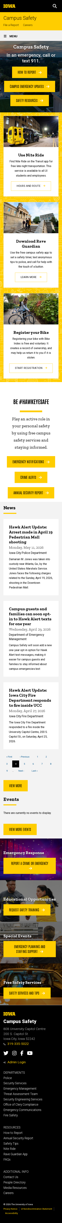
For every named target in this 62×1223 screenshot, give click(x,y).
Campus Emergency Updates (27, 86)
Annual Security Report (28, 492)
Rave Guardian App (15, 1154)
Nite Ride (9, 1149)
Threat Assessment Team (20, 1094)
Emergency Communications (22, 1110)
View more (15, 785)
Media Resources (15, 1188)
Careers (28, 25)
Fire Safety (10, 1115)
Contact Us (10, 1177)
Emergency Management (20, 1088)
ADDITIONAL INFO (16, 1171)
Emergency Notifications (29, 461)
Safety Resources (27, 100)
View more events (20, 829)
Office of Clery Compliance (20, 1104)
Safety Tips (10, 1143)
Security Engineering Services (22, 1099)
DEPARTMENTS (14, 1072)
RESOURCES (11, 1127)
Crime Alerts (28, 477)
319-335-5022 (18, 1044)
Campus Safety (20, 18)
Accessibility (11, 1213)
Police (7, 1078)
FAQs (7, 1159)
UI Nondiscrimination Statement (36, 1209)
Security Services (15, 1083)
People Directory (14, 1182)
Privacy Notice (10, 1209)
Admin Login (16, 1062)
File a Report (11, 25)
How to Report (27, 72)
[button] (55, 6)
